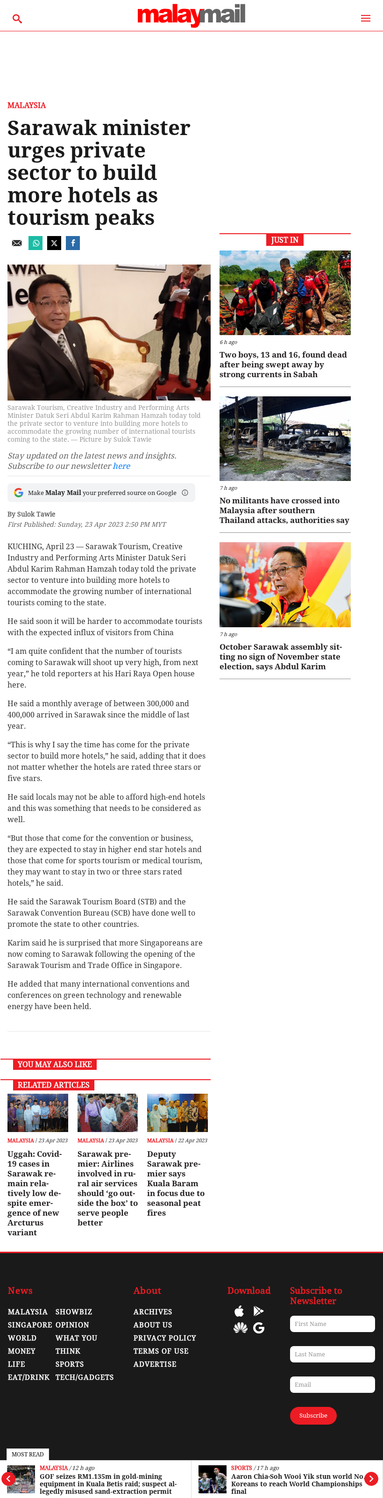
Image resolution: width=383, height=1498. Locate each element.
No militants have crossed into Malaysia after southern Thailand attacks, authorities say (284, 510)
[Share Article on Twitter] (54, 247)
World (22, 1338)
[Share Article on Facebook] (73, 247)
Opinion (72, 1325)
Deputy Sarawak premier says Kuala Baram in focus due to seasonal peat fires (176, 1183)
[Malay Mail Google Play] (258, 1317)
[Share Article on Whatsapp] (35, 247)
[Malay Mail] (191, 26)
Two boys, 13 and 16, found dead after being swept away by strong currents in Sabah (283, 364)
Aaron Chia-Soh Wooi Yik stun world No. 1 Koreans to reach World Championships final (301, 1484)
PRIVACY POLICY (165, 1338)
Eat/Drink (29, 1377)
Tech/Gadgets (85, 1377)
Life (16, 1364)
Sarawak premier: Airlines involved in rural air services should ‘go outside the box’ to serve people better (108, 1188)
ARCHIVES (153, 1312)
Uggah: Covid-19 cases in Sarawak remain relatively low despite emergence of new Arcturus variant (34, 1193)
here (121, 466)
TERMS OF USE (161, 1351)
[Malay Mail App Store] (239, 1317)
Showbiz (74, 1312)
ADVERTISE (155, 1364)
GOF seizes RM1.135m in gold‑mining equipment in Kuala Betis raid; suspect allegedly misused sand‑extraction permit (108, 1484)
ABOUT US (153, 1325)
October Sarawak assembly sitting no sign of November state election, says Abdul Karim (281, 656)
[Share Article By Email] (17, 247)
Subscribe (313, 1415)
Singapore (30, 1325)
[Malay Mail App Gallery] (241, 1334)
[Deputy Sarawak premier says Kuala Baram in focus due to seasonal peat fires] (177, 1113)
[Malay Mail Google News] (258, 1334)
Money (21, 1351)
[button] (185, 492)
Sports (241, 1468)
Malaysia (54, 1468)
